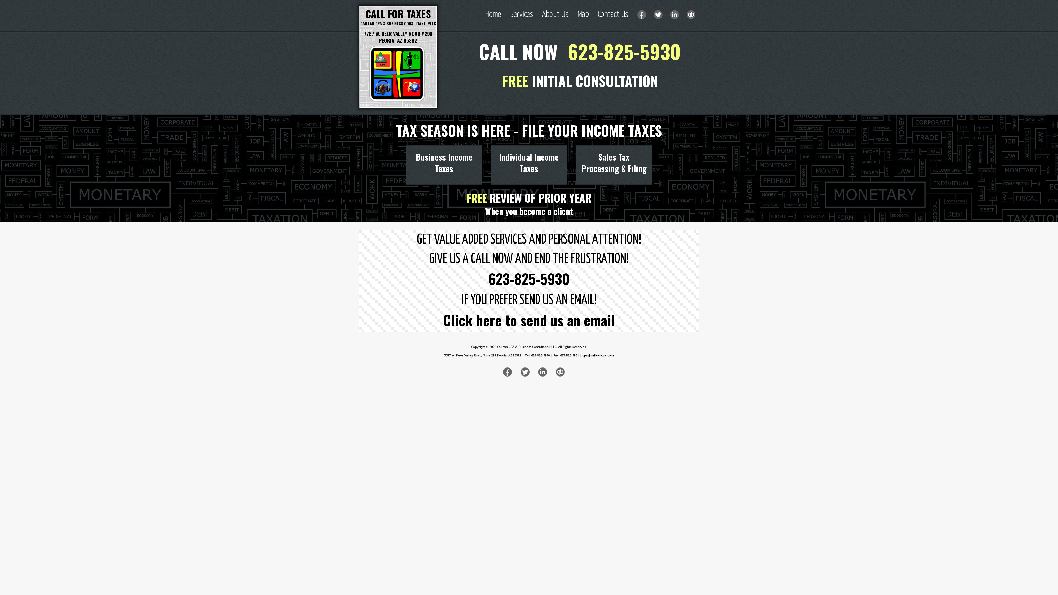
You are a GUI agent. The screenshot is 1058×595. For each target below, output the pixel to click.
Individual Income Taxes (529, 163)
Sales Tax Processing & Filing (614, 163)
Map (583, 14)
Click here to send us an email (529, 320)
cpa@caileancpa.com (598, 355)
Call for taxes (398, 13)
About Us (555, 14)
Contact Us (613, 14)
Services (521, 14)
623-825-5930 (624, 51)
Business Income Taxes (444, 163)
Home (493, 14)
